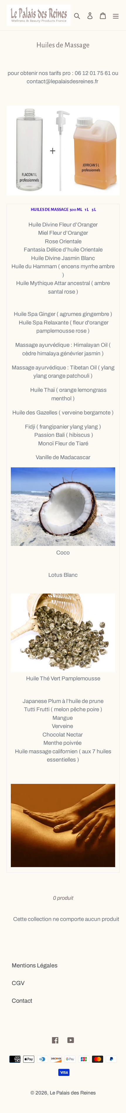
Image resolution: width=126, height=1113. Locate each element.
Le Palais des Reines (73, 1093)
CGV (18, 983)
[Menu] (115, 15)
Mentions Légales (34, 965)
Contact (22, 1000)
